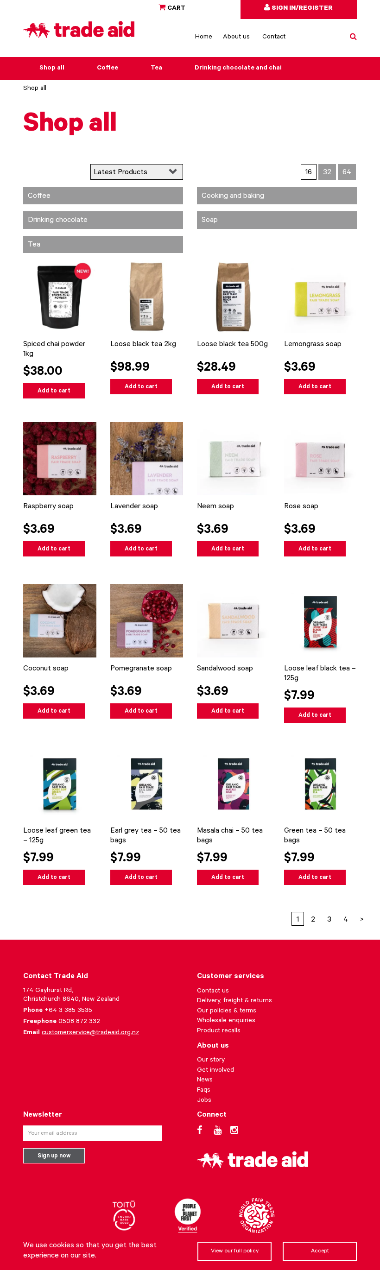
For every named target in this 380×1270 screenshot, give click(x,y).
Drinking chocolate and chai (238, 68)
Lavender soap (134, 507)
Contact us (213, 991)
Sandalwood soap (225, 669)
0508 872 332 (79, 1022)
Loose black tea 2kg (143, 345)
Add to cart (54, 391)
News (205, 1080)
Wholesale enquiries (226, 1021)
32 (327, 173)
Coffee (107, 68)
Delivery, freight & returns (234, 1001)
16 (308, 173)
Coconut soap (46, 669)
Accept (320, 1251)
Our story (211, 1060)
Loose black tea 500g (232, 345)
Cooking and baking (233, 196)
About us (236, 37)
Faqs (203, 1090)
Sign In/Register (301, 9)
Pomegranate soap (141, 669)
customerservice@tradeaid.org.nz (90, 1033)
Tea (156, 68)
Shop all (51, 68)
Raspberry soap (48, 507)
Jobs (204, 1101)
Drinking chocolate (58, 220)
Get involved (215, 1070)
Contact (273, 37)
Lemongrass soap (313, 345)
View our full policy (235, 1251)
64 (346, 173)
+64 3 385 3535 (68, 1011)
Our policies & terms (226, 1011)
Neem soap (215, 507)
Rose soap (301, 507)
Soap (210, 220)
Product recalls (219, 1031)
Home (203, 37)
